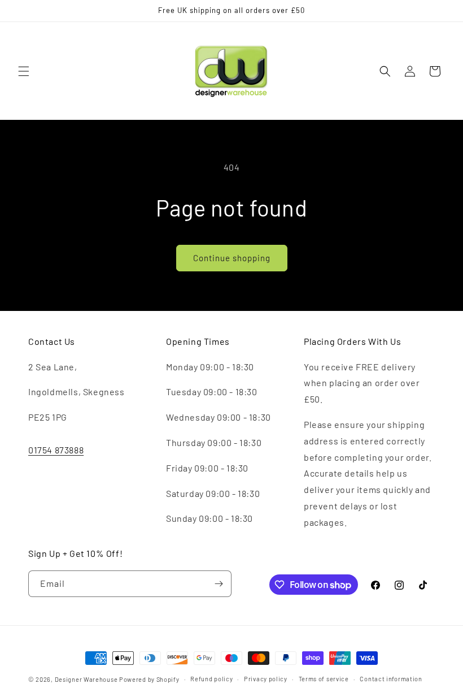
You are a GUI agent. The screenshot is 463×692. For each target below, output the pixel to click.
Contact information (391, 678)
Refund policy (211, 678)
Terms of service (324, 678)
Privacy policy (265, 678)
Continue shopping (231, 258)
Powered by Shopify (149, 679)
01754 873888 (56, 449)
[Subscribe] (218, 583)
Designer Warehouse (86, 679)
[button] (23, 71)
